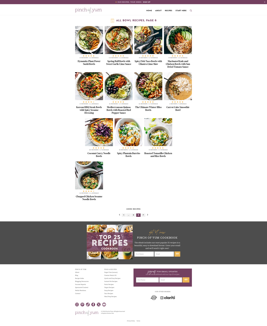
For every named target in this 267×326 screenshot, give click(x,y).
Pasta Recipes (109, 284)
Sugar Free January (111, 272)
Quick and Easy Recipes (112, 278)
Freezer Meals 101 (110, 275)
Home (149, 11)
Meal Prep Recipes (110, 296)
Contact (77, 293)
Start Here (181, 11)
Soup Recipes (108, 290)
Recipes (168, 11)
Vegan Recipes (109, 287)
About (158, 11)
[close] (264, 2)
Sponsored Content (81, 287)
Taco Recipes (108, 293)
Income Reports (80, 284)
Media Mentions (80, 290)
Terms (138, 321)
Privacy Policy (131, 321)
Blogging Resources (82, 281)
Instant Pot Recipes (110, 281)
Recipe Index (79, 278)
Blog (76, 275)
